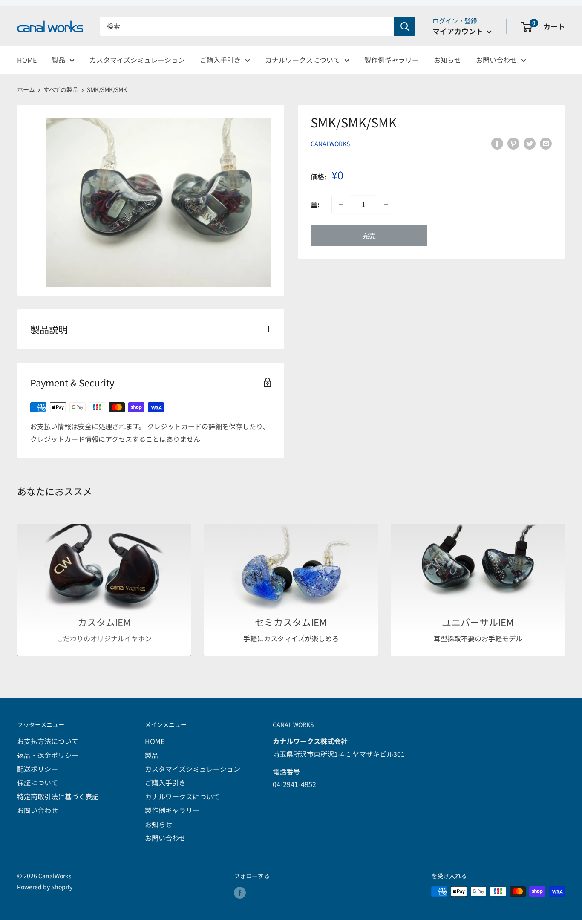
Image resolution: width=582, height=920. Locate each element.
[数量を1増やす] (386, 204)
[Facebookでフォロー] (240, 892)
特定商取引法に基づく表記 (58, 796)
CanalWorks (330, 143)
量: (315, 204)
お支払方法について (47, 741)
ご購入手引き (220, 60)
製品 (58, 60)
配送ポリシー (37, 769)
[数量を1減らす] (341, 204)
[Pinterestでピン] (513, 143)
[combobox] (247, 26)
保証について (37, 782)
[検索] (404, 26)
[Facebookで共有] (497, 143)
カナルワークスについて (302, 60)
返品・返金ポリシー (47, 755)
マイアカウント (458, 31)
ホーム (26, 89)
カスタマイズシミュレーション (137, 60)
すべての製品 (60, 89)
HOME (27, 60)
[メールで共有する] (546, 143)
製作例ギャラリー (391, 60)
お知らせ (447, 60)
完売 (369, 236)
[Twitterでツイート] (530, 143)
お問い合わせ (496, 60)
